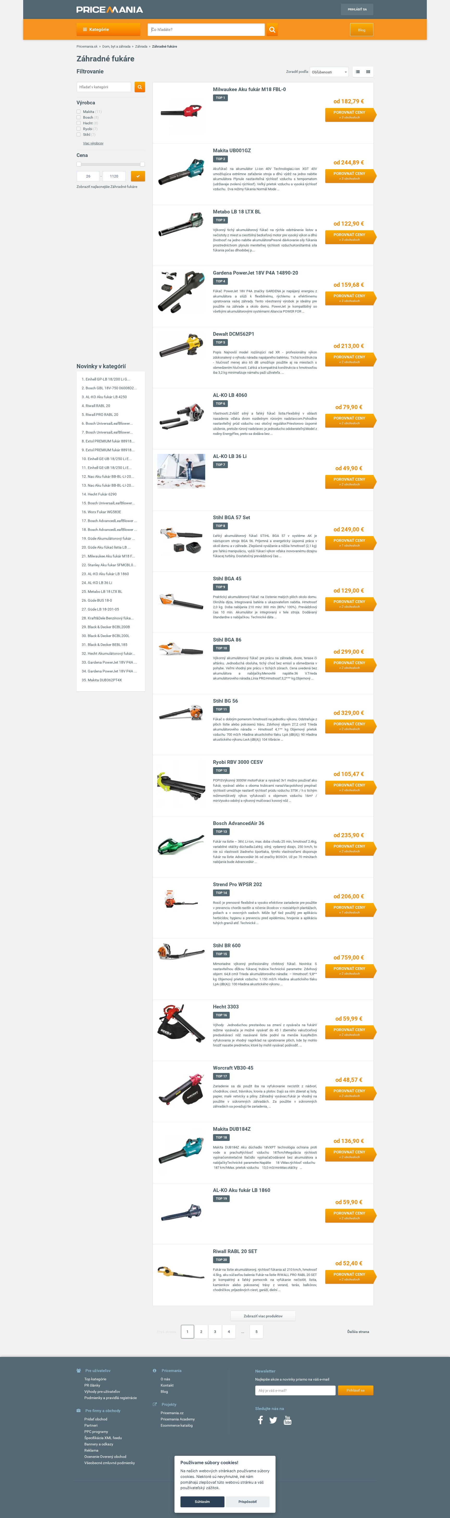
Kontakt (167, 1385)
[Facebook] (260, 1422)
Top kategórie (95, 1379)
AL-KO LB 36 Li (100, 583)
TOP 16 (221, 1015)
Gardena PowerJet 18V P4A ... (112, 662)
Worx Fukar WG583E (104, 512)
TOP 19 (221, 1199)
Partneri (90, 1425)
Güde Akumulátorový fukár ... (111, 538)
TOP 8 (220, 526)
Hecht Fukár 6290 (102, 494)
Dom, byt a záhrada (116, 46)
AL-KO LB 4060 (230, 395)
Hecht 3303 (226, 1007)
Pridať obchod (95, 1419)
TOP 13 (221, 832)
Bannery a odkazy (98, 1444)
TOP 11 (221, 709)
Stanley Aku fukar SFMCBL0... (112, 565)
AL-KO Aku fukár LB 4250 (106, 397)
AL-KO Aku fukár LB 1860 (108, 574)
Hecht (90, 123)
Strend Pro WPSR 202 (237, 884)
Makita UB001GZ (232, 151)
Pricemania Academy (178, 1419)
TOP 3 (220, 220)
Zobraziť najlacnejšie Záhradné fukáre (107, 187)
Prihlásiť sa (357, 9)
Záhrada (141, 46)
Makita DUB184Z (232, 1129)
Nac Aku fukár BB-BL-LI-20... (111, 476)
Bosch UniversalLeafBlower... (109, 423)
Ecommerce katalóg (177, 1425)
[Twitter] (273, 1422)
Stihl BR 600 (227, 946)
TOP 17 (221, 1076)
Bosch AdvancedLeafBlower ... (112, 521)
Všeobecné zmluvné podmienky (109, 1463)
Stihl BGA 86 (227, 640)
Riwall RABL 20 (98, 406)
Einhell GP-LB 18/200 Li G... (108, 379)
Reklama (91, 1450)
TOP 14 (221, 893)
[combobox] (329, 72)
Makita (92, 112)
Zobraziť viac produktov (263, 1316)
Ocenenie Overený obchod (105, 1457)
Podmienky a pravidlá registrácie (110, 1398)
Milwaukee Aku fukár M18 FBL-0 (249, 89)
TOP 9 (220, 587)
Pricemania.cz (172, 1413)
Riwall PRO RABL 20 (102, 414)
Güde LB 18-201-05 (103, 609)
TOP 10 (221, 648)
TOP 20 (221, 1260)
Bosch (91, 117)
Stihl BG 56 (225, 701)
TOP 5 (220, 342)
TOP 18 (221, 1137)
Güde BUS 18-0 (100, 600)
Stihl (89, 134)
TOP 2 (220, 159)
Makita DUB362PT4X (105, 680)
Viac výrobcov (93, 143)
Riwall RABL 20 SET (235, 1251)
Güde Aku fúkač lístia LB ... (109, 547)
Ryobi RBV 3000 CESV (238, 762)
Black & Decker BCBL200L (109, 636)
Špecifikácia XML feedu (103, 1438)
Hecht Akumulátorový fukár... (111, 653)
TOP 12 (221, 770)
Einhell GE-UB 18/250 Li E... (110, 459)
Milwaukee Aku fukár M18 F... (111, 556)
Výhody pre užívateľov (102, 1391)
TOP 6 (220, 403)
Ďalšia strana (358, 1332)
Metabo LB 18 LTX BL (105, 591)
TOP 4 (220, 281)
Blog (361, 30)
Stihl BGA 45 (227, 579)
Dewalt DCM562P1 (233, 334)
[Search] (272, 29)
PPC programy (96, 1432)
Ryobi (90, 129)
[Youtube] (287, 1422)
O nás (165, 1379)
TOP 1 (220, 98)
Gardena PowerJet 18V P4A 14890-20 (255, 273)
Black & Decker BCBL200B (109, 627)
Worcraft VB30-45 (233, 1068)
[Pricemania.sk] (110, 9)
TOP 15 (221, 954)
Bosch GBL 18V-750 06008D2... (111, 388)
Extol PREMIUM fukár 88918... (110, 441)
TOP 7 (220, 465)
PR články (92, 1385)
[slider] (79, 164)
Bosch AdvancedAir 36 (238, 823)
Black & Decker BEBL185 (107, 645)
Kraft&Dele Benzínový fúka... (111, 618)
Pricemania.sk (87, 46)
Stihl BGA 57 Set (231, 517)
